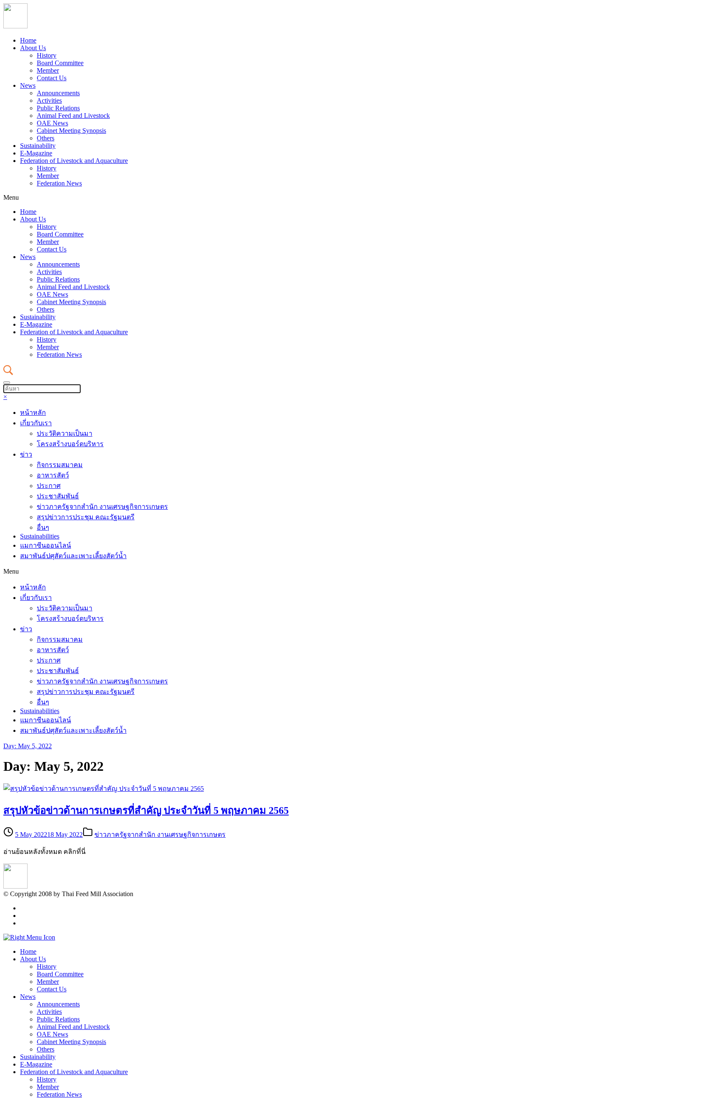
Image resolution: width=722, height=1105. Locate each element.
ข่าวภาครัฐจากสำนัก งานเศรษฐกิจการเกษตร (102, 506)
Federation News (59, 183)
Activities (49, 100)
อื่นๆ (43, 527)
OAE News (52, 123)
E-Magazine (36, 153)
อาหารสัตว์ (53, 475)
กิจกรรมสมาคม (60, 464)
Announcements (58, 93)
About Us (33, 47)
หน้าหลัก (33, 412)
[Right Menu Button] (29, 937)
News (28, 85)
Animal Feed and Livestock (73, 115)
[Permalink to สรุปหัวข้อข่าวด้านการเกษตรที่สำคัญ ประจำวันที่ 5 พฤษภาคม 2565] (103, 788)
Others (45, 138)
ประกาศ (49, 485)
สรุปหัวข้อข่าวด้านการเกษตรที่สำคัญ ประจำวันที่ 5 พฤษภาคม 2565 (146, 810)
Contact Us (51, 77)
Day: (27, 745)
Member (48, 70)
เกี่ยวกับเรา (36, 423)
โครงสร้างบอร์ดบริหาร (70, 443)
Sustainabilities (39, 536)
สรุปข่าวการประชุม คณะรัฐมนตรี (86, 517)
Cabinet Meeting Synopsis (71, 130)
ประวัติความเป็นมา (64, 433)
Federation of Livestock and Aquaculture (74, 160)
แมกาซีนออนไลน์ (45, 545)
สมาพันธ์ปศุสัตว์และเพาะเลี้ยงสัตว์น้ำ (73, 555)
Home (28, 40)
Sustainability (38, 145)
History (46, 55)
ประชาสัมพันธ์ (58, 496)
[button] (361, 197)
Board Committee (60, 62)
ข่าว (26, 454)
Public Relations (58, 108)
